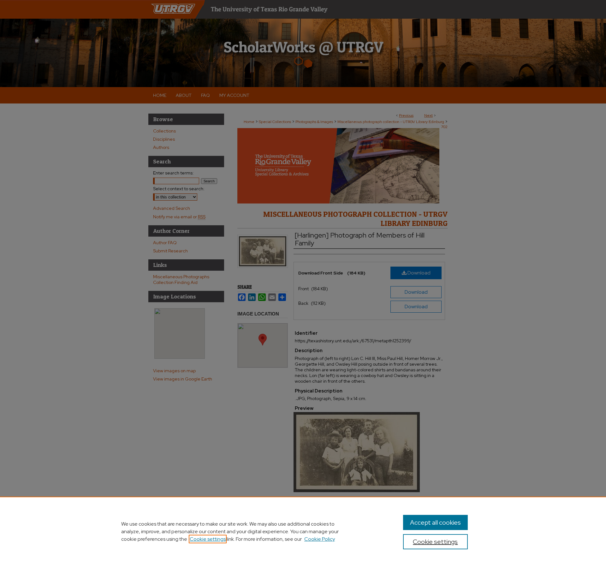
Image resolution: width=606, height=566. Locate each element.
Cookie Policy (319, 539)
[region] (303, 531)
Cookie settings (208, 539)
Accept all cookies (435, 522)
